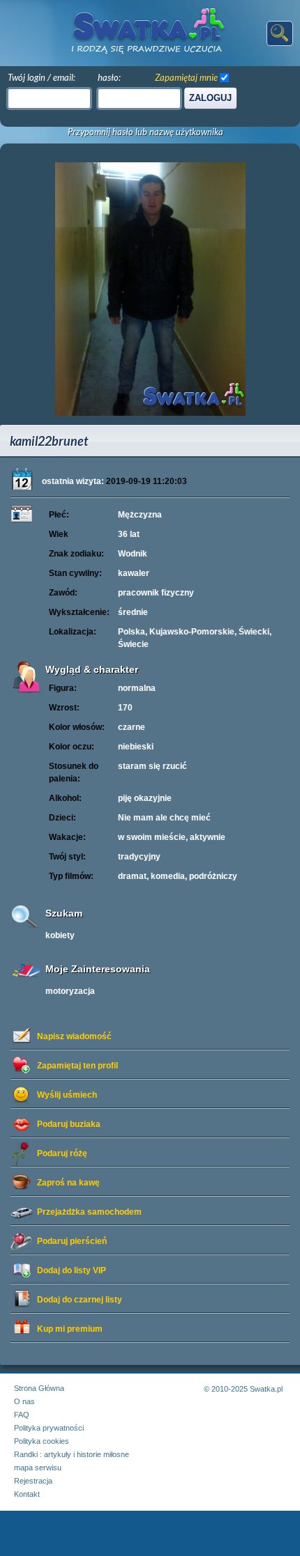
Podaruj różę (62, 1153)
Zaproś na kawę (68, 1183)
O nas (24, 1401)
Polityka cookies (41, 1441)
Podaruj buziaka (68, 1124)
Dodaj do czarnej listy (79, 1300)
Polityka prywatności (49, 1428)
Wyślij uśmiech (67, 1095)
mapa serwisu (37, 1467)
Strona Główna (39, 1388)
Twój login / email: (41, 77)
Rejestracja (33, 1481)
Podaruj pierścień (72, 1241)
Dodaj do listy (71, 1270)
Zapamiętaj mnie (186, 77)
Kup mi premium (70, 1329)
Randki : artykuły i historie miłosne (71, 1454)
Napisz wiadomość (74, 1036)
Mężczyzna (140, 515)
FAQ (21, 1414)
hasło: (109, 77)
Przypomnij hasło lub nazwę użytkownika (145, 132)
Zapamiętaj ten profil (77, 1066)
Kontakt (27, 1494)
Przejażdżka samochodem (89, 1212)
